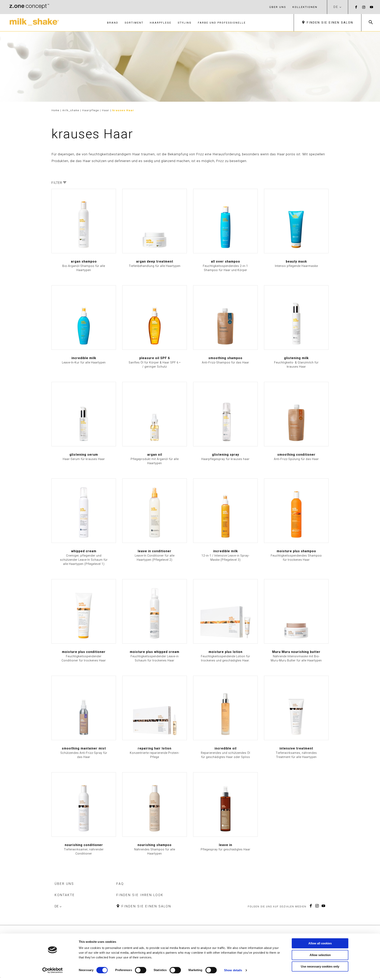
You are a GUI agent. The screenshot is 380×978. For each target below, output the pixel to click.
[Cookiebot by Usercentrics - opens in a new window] (52, 970)
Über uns (277, 7)
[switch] (140, 970)
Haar (106, 110)
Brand (112, 22)
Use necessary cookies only (320, 966)
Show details (233, 970)
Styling (185, 22)
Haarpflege (160, 22)
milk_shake (71, 110)
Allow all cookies (320, 943)
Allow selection (320, 955)
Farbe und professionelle (222, 22)
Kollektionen (305, 7)
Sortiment (134, 22)
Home (55, 110)
